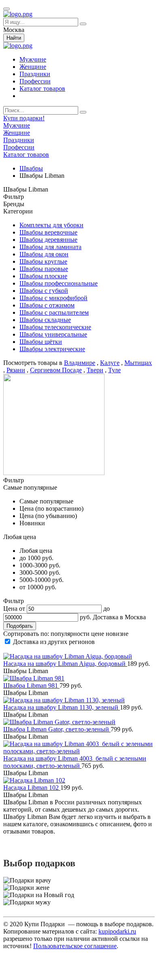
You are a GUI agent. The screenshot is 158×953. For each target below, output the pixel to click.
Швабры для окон (43, 254)
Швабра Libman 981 (31, 685)
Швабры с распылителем (54, 312)
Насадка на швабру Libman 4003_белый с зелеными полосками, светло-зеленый (74, 762)
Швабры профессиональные (58, 283)
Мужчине (32, 59)
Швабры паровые (43, 268)
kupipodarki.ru (117, 931)
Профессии (35, 81)
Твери (95, 370)
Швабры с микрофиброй (53, 297)
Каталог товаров (42, 88)
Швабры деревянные (48, 239)
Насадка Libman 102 (31, 787)
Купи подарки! (24, 118)
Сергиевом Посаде (56, 370)
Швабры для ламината (50, 246)
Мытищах (138, 362)
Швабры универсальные (53, 334)
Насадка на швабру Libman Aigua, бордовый (65, 663)
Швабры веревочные (48, 232)
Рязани (15, 370)
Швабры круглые (43, 261)
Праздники (34, 73)
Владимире (79, 362)
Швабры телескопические (55, 327)
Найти (13, 38)
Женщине (32, 66)
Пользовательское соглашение (75, 945)
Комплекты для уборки (51, 225)
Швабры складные (45, 319)
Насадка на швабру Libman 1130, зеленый (61, 707)
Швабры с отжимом (47, 305)
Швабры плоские (43, 276)
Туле (114, 370)
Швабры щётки (40, 341)
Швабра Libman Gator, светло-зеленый (57, 729)
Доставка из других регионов (54, 641)
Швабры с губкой (43, 290)
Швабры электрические (52, 348)
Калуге (110, 362)
